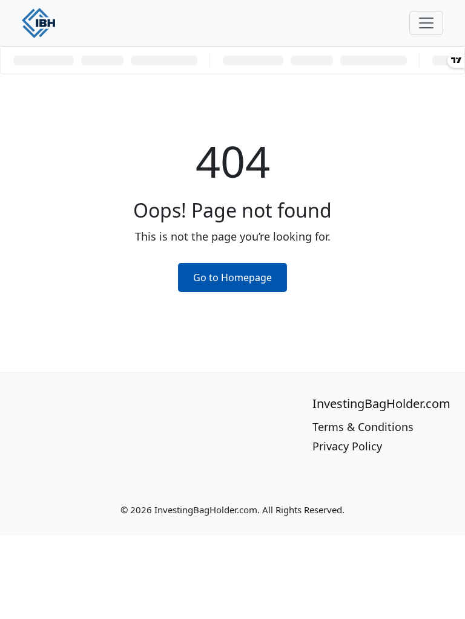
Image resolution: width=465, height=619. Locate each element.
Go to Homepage (232, 277)
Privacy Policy (347, 446)
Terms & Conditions (363, 427)
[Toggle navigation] (426, 23)
